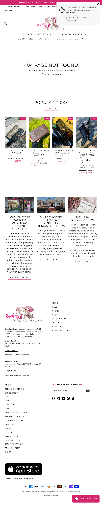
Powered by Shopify (51, 495)
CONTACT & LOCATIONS (16, 413)
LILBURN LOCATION (14, 420)
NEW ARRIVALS (75, 34)
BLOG (7, 397)
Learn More (82, 262)
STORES (43, 34)
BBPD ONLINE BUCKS (14, 389)
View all (51, 108)
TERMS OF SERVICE (14, 444)
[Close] (98, 4)
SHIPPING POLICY (13, 440)
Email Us (55, 7)
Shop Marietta (44, 7)
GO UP (8, 452)
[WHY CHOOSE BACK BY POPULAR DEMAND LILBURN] (51, 205)
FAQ (7, 409)
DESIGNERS (26, 39)
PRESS (8, 401)
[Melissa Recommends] (82, 205)
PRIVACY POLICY (12, 448)
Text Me (8, 10)
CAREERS (9, 432)
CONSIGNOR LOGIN (70, 39)
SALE (30, 34)
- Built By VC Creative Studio (69, 491)
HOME (20, 34)
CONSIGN (45, 39)
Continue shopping (51, 74)
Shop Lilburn (30, 7)
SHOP (57, 34)
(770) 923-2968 (11, 350)
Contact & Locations (13, 7)
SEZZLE (8, 428)
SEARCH (8, 385)
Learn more (70, 12)
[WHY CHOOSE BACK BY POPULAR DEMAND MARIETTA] (19, 205)
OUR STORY (10, 405)
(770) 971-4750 (10, 371)
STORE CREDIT (11, 393)
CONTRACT (10, 424)
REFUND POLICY (12, 436)
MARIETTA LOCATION (15, 417)
